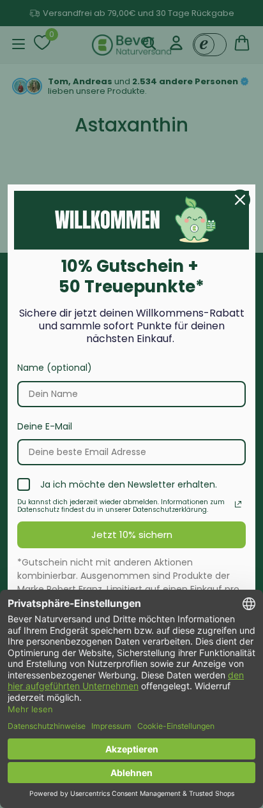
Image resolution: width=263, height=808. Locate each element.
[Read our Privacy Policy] (238, 504)
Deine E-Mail (44, 426)
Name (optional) (54, 367)
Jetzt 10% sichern (131, 534)
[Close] (240, 199)
